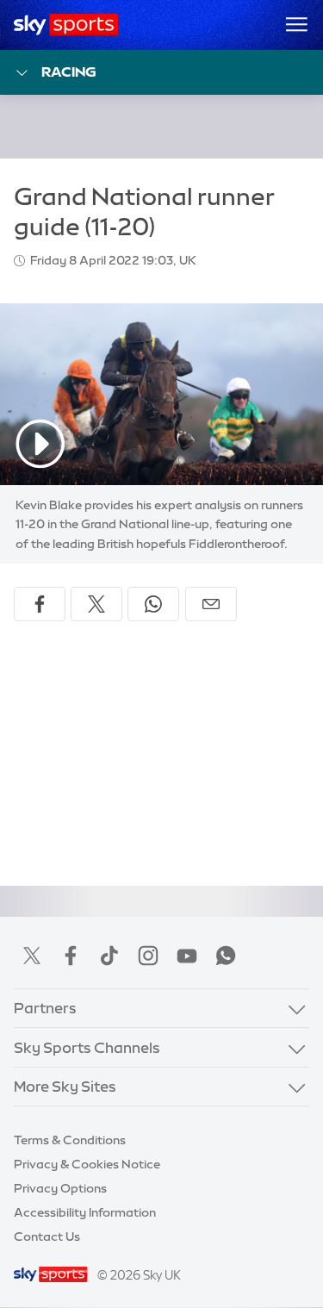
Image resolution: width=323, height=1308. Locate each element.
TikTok (109, 955)
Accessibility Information (85, 1212)
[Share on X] (96, 604)
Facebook (71, 955)
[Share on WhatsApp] (153, 604)
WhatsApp (226, 955)
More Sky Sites (65, 1086)
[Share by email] (211, 604)
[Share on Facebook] (39, 604)
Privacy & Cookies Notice (87, 1164)
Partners (45, 1007)
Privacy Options (60, 1188)
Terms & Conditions (70, 1140)
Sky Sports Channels (87, 1047)
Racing (68, 71)
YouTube (187, 955)
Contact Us (47, 1236)
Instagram (148, 955)
